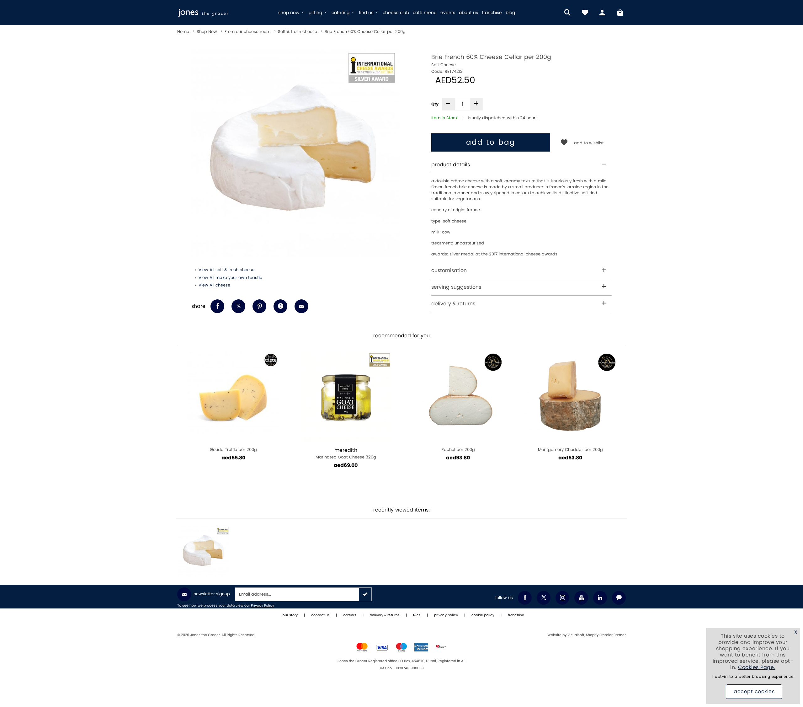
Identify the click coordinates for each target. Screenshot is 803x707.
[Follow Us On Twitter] (543, 598)
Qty (435, 104)
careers (349, 615)
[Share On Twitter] (238, 306)
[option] (295, 153)
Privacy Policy (262, 605)
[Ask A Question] (280, 306)
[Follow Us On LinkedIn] (600, 598)
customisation (449, 270)
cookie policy (482, 615)
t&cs (417, 615)
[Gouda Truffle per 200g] (233, 398)
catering (341, 12)
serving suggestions (456, 287)
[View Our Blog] (619, 598)
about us (468, 12)
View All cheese (214, 285)
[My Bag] (620, 12)
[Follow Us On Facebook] (525, 598)
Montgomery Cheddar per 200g (570, 449)
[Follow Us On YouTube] (581, 598)
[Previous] (185, 420)
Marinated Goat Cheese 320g (346, 454)
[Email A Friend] (301, 306)
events (447, 12)
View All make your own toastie (230, 277)
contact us (320, 615)
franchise (492, 12)
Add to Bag (490, 142)
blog (510, 12)
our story (290, 615)
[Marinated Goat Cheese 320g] (346, 398)
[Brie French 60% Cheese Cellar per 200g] (204, 551)
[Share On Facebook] (217, 306)
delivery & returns (453, 304)
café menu (425, 12)
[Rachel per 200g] (458, 398)
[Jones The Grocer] (225, 12)
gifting (316, 12)
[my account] (602, 12)
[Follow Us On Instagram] (562, 598)
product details (450, 165)
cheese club (396, 12)
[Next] (618, 420)
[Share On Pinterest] (259, 306)
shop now (289, 12)
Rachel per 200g (458, 449)
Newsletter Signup (212, 594)
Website (554, 635)
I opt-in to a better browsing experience (752, 677)
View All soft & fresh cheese (226, 269)
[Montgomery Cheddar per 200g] (570, 398)
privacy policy (446, 615)
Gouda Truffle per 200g (233, 449)
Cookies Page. (756, 667)
